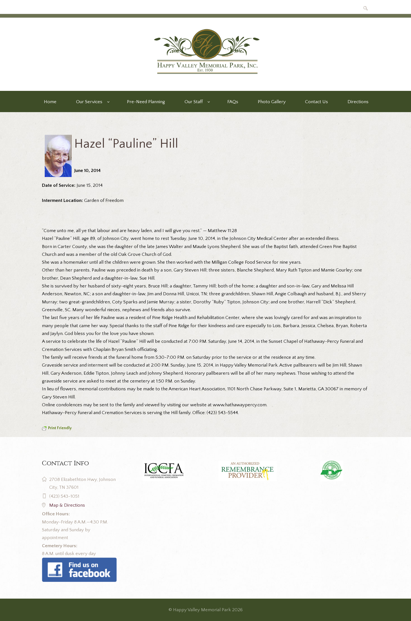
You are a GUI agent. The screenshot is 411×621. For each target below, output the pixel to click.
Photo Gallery (272, 101)
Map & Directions (67, 505)
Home (50, 101)
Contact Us (316, 101)
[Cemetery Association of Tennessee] (331, 471)
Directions (358, 101)
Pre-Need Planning (146, 101)
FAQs (232, 101)
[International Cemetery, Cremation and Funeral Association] (79, 561)
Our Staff (194, 101)
